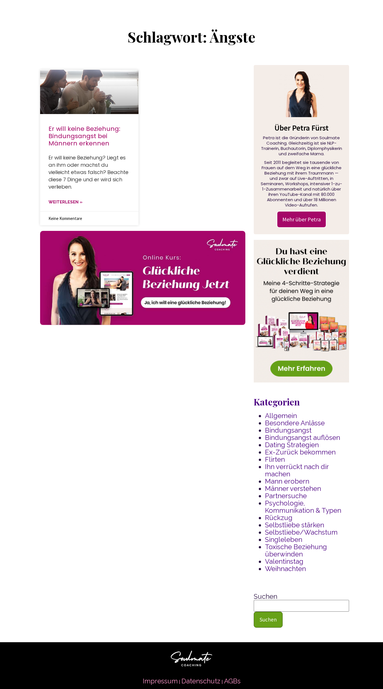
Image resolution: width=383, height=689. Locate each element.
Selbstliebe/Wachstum (301, 532)
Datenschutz (200, 681)
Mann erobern (287, 481)
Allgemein (281, 416)
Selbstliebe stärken (294, 525)
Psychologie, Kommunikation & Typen (303, 506)
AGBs (232, 681)
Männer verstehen (293, 488)
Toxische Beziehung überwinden (296, 550)
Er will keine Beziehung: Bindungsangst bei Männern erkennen (84, 136)
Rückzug (278, 518)
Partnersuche (286, 496)
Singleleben (283, 539)
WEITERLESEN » (65, 202)
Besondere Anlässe (295, 423)
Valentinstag (284, 561)
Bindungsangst (288, 430)
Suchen (265, 596)
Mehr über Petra (301, 219)
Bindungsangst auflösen (302, 437)
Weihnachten (285, 569)
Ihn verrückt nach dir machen (297, 470)
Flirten (275, 459)
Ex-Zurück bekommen (300, 452)
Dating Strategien (292, 445)
